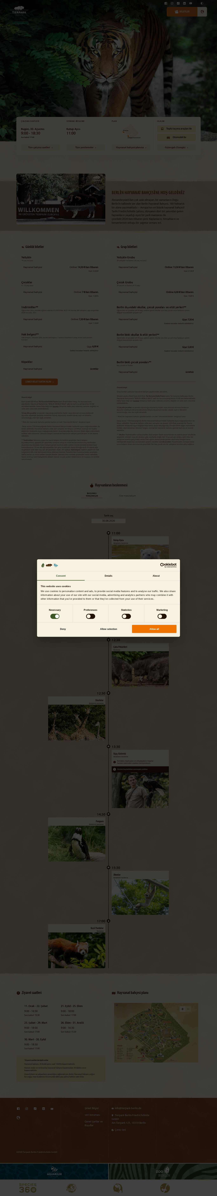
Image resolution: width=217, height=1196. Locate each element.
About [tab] (156, 575)
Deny (63, 629)
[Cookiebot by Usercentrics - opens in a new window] (162, 565)
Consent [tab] (61, 575)
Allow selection (108, 629)
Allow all (154, 629)
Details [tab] (108, 575)
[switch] (90, 616)
